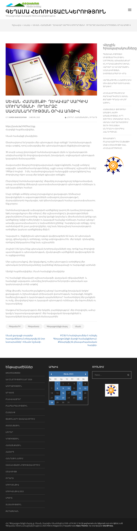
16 (63, 393)
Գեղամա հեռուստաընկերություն (56, 11)
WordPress (108, 526)
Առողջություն (14, 386)
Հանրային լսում (14, 458)
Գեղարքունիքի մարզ (57, 326)
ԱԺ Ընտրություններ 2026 (19, 379)
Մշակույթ (11, 472)
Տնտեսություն (13, 504)
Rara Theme (82, 526)
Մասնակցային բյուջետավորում (23, 465)
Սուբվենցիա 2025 (15, 491)
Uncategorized (13, 373)
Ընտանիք (10, 412)
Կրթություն (12, 439)
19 (80, 393)
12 (80, 388)
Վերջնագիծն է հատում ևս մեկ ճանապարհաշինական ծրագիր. (117, 83)
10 (69, 388)
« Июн (51, 374)
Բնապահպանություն (16, 406)
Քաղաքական (12, 511)
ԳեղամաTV (14, 326)
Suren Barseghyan (18, 117)
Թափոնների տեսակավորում (20, 419)
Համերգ (10, 452)
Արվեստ (10, 393)
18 (74, 393)
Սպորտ (9, 498)
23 (63, 398)
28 (52, 402)
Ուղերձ (93, 117)
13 (85, 388)
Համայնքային (82, 117)
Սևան (78, 326)
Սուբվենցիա (12, 485)
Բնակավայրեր (13, 399)
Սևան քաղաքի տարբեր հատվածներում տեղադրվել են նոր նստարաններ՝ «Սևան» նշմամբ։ (25, 338)
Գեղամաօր (33, 326)
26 (80, 398)
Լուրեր (70, 117)
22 (57, 398)
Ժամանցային (13, 425)
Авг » (85, 374)
